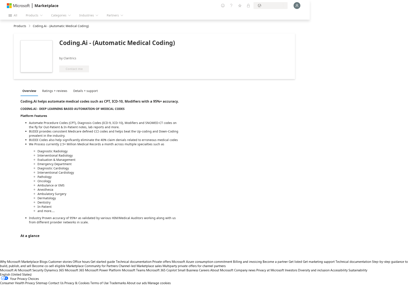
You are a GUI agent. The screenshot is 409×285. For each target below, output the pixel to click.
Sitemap (42, 283)
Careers (204, 270)
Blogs (44, 261)
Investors (291, 270)
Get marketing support (319, 261)
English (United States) (16, 274)
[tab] (30, 90)
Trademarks (117, 283)
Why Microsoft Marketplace (19, 261)
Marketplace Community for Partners (92, 266)
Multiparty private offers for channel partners (194, 266)
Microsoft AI (8, 270)
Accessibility (339, 270)
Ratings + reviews (54, 91)
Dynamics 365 (54, 270)
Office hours (81, 261)
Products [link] (20, 26)
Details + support (85, 91)
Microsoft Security (30, 270)
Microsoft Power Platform (103, 270)
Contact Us (55, 283)
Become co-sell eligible (48, 266)
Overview (29, 91)
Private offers (161, 261)
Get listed (295, 261)
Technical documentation (133, 261)
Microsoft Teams (133, 270)
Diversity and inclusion (314, 270)
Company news (244, 270)
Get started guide (103, 261)
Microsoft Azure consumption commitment (202, 261)
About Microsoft (221, 270)
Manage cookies (159, 283)
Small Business (188, 270)
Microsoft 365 (74, 270)
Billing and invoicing (247, 261)
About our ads (137, 283)
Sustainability (358, 270)
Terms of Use (99, 283)
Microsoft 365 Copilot (161, 270)
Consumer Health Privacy (17, 283)
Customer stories (60, 261)
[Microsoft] (18, 5)
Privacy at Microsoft (270, 270)
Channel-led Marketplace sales (140, 266)
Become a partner (275, 261)
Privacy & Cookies (76, 283)
